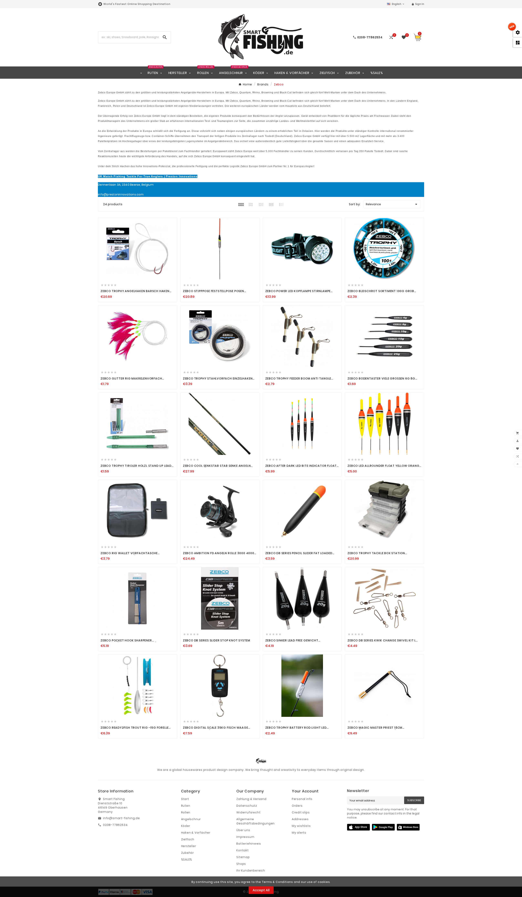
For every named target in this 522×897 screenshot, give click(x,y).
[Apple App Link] (358, 827)
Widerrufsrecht (248, 812)
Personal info (302, 799)
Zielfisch (187, 839)
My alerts (299, 833)
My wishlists (301, 826)
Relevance (392, 204)
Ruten (185, 806)
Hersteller (188, 846)
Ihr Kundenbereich (250, 870)
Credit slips (301, 812)
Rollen (185, 812)
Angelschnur (191, 819)
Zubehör (187, 853)
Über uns (243, 830)
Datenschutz (246, 806)
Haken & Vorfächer (196, 833)
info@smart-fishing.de (121, 818)
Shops (241, 864)
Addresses (300, 819)
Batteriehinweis (248, 844)
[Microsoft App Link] (408, 827)
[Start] (141, 72)
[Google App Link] (383, 827)
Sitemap (243, 857)
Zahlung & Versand (251, 799)
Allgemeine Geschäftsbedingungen (255, 821)
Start (185, 799)
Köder (185, 826)
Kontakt (242, 850)
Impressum (245, 837)
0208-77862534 (115, 825)
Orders (297, 806)
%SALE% (186, 859)
